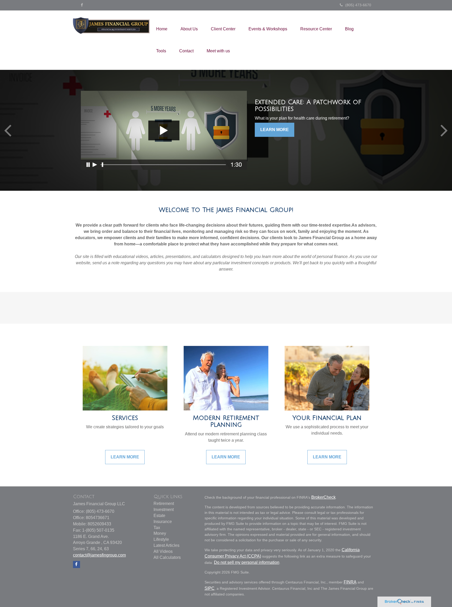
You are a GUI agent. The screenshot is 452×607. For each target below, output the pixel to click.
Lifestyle (161, 539)
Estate (159, 515)
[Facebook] (82, 5)
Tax (157, 527)
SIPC (209, 588)
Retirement (164, 503)
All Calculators (167, 557)
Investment (164, 509)
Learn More (274, 129)
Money (160, 533)
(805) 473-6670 (358, 5)
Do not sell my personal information (246, 562)
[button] (189, 29)
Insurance (163, 521)
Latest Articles (166, 545)
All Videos (163, 551)
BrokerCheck (323, 497)
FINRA (350, 582)
